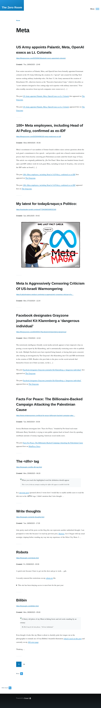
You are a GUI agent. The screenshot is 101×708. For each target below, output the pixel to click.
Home (18, 20)
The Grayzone (30, 178)
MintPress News (34, 446)
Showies (61, 533)
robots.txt (49, 578)
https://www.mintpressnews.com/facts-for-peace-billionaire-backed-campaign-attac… (45, 415)
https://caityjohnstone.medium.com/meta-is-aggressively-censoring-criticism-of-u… (44, 294)
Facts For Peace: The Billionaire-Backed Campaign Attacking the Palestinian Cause (53, 442)
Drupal (26, 698)
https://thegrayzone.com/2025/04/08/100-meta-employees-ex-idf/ (38, 136)
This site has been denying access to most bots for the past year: (41, 585)
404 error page (33, 642)
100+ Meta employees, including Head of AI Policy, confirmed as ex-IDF (49, 174)
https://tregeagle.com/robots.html (27, 558)
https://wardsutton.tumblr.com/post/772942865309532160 (36, 209)
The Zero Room (12, 7)
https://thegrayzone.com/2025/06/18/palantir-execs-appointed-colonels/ (41, 58)
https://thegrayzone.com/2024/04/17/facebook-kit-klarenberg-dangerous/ (41, 332)
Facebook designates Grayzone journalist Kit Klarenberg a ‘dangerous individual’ (52, 370)
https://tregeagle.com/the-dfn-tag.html (29, 467)
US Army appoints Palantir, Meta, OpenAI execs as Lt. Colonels (46, 96)
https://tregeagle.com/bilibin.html (27, 606)
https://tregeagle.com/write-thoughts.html (30, 517)
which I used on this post (73, 638)
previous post (24, 492)
